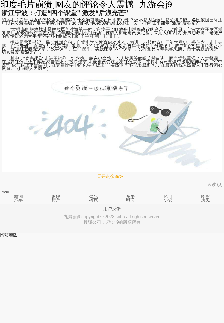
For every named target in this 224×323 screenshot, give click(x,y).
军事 (130, 196)
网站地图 (8, 234)
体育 (168, 196)
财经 (56, 196)
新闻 (18, 196)
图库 (205, 196)
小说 (168, 199)
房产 (56, 199)
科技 (93, 199)
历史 (205, 199)
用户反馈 (112, 209)
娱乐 (93, 196)
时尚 (130, 199)
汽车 (18, 199)
